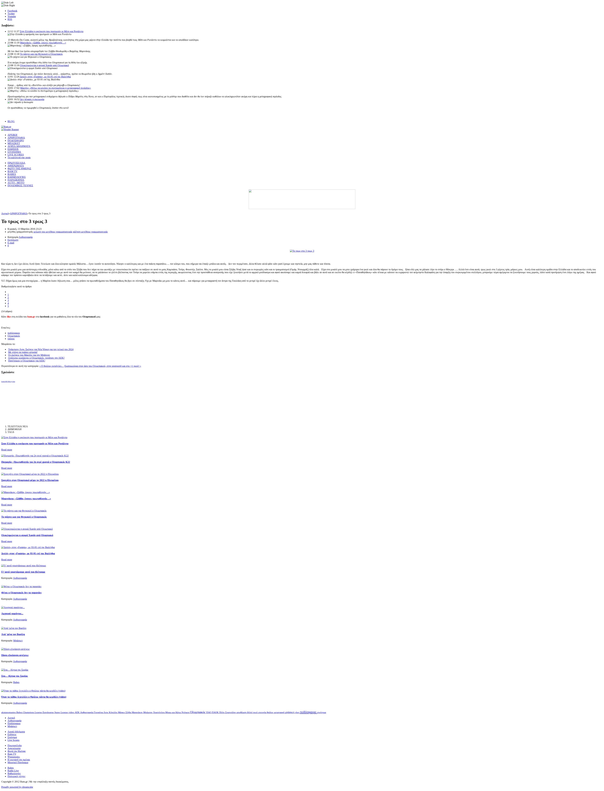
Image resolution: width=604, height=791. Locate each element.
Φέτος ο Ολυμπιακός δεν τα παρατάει (21, 592)
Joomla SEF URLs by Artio (8, 381)
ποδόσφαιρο (14, 333)
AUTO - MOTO (16, 182)
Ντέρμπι (186, 712)
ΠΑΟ (209, 712)
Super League (61, 712)
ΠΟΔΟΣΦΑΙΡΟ (16, 140)
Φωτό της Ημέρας (17, 751)
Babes (16, 682)
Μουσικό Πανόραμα (18, 762)
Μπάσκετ (18, 640)
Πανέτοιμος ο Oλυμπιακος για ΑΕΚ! (26, 360)
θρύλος (270, 712)
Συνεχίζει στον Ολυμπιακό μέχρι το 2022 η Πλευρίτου (30, 480)
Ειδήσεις (12, 734)
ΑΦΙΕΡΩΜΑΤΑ (16, 165)
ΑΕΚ (77, 712)
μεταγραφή (279, 712)
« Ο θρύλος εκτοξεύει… (51, 366)
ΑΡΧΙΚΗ (12, 135)
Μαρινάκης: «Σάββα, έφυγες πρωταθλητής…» (43, 42)
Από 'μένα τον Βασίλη (13, 634)
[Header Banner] (10, 129)
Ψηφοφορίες (14, 756)
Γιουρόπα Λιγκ (101, 712)
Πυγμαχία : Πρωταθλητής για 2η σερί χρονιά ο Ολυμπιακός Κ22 (35, 462)
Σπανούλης (231, 712)
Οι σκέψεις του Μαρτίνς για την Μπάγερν (29, 355)
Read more (6, 449)
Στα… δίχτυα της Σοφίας (14, 676)
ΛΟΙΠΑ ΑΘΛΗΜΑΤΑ (19, 146)
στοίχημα (321, 712)
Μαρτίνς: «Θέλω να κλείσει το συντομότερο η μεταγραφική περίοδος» (55, 88)
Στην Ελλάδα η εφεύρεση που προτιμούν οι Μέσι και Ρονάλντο (51, 31)
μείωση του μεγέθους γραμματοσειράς (53, 231)
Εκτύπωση (13, 240)
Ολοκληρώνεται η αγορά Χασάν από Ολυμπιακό (44, 65)
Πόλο (222, 712)
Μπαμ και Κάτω (173, 712)
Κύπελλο (113, 712)
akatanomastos (8, 712)
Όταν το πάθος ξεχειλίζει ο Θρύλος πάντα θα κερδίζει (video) (33, 697)
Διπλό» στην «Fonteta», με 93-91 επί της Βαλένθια (45, 76)
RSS (10, 19)
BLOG (11, 121)
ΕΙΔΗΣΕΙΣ (13, 149)
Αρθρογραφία (26, 237)
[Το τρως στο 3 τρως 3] (302, 251)
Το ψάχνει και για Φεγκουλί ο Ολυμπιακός (41, 54)
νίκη (297, 712)
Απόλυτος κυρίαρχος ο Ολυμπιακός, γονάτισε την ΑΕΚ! (36, 358)
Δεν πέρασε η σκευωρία (32, 99)
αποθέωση (242, 712)
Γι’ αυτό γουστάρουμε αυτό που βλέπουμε (23, 572)
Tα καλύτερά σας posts (19, 157)
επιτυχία (262, 712)
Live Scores (13, 740)
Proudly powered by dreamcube (17, 787)
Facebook (12, 10)
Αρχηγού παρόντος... (12, 613)
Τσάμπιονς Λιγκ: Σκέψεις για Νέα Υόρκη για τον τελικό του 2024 (40, 349)
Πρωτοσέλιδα (15, 745)
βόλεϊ (250, 712)
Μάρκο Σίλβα (125, 712)
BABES (12, 174)
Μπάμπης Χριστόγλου (154, 712)
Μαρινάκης (137, 712)
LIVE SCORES (16, 154)
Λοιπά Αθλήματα (16, 731)
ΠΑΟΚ (215, 712)
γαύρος (11, 338)
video (72, 712)
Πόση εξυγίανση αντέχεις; (15, 655)
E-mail (11, 242)
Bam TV (12, 754)
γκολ (255, 712)
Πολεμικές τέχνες (16, 776)
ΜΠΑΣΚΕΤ (14, 143)
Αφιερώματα (14, 748)
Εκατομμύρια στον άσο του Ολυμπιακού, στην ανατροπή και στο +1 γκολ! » (102, 366)
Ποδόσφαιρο (14, 723)
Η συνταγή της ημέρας (19, 759)
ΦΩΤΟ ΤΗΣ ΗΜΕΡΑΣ (19, 168)
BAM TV (12, 171)
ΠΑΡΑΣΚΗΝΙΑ (16, 179)
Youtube (12, 16)
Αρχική (5, 213)
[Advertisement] (38, 257)
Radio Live (13, 770)
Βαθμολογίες (14, 773)
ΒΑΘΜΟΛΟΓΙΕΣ (17, 177)
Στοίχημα (12, 737)
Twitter (11, 13)
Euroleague (48, 712)
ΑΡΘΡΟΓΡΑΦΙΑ (16, 137)
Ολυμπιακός (14, 335)
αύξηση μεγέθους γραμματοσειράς (90, 231)
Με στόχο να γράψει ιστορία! (22, 352)
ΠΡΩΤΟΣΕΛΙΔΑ (16, 163)
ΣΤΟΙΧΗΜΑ (14, 151)
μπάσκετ (290, 712)
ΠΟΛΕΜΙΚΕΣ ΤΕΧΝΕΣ (20, 185)
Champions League (33, 712)
